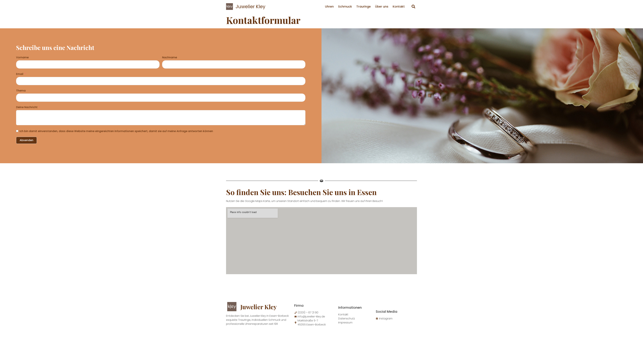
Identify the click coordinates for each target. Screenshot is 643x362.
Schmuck (345, 6)
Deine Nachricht (27, 107)
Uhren (329, 6)
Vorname (22, 57)
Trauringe (363, 6)
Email (19, 74)
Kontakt (399, 6)
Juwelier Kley (250, 6)
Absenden (26, 140)
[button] (413, 6)
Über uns (381, 6)
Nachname (169, 57)
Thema (21, 91)
